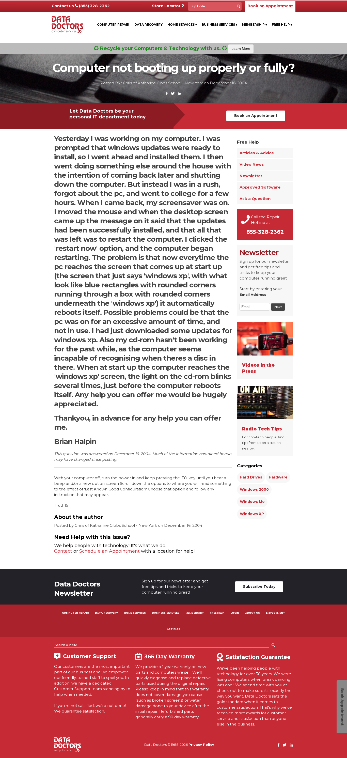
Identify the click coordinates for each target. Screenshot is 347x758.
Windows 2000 (254, 489)
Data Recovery (148, 24)
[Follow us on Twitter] (173, 93)
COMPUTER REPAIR (75, 612)
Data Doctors (67, 744)
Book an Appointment (270, 5)
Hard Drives (251, 477)
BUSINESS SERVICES (165, 612)
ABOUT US (252, 612)
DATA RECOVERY (106, 612)
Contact (63, 551)
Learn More (240, 49)
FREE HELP (217, 612)
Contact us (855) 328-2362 (81, 5)
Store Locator (167, 5)
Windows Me (252, 501)
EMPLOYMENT (275, 612)
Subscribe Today (259, 586)
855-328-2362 (265, 232)
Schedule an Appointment (109, 551)
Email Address (253, 294)
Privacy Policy (201, 744)
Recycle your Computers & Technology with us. (174, 48)
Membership (254, 24)
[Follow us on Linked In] (179, 93)
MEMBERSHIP (194, 612)
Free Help (282, 24)
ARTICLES (173, 629)
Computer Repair (113, 24)
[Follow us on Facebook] (167, 93)
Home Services (182, 24)
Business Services (219, 24)
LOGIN (234, 612)
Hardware (278, 477)
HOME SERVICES (135, 612)
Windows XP (252, 514)
